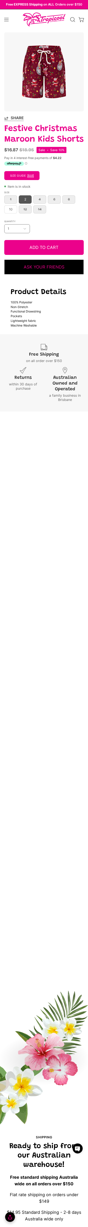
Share (17, 118)
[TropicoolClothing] (44, 20)
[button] (72, 20)
